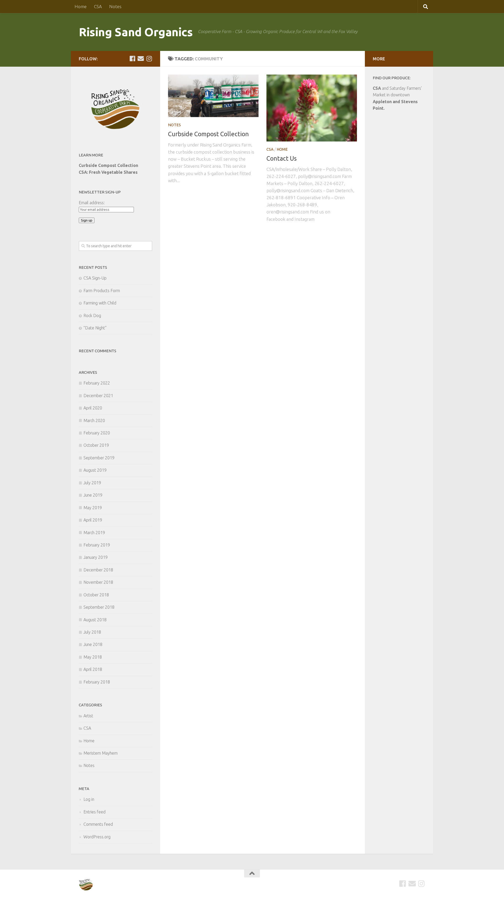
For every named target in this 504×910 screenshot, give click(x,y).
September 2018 (98, 607)
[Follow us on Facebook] (132, 58)
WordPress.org (97, 836)
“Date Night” (95, 327)
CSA (98, 6)
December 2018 (98, 569)
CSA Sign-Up (95, 278)
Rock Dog (92, 315)
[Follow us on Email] (141, 58)
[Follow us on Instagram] (149, 58)
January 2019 (95, 557)
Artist (88, 715)
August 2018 (95, 619)
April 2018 (92, 669)
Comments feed (98, 824)
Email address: (92, 202)
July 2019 (92, 482)
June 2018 (92, 644)
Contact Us (281, 158)
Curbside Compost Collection (208, 133)
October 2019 (96, 445)
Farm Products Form (101, 290)
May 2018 (92, 657)
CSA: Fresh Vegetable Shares (108, 172)
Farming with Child (99, 303)
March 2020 (94, 420)
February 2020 (96, 432)
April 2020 (92, 408)
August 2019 (95, 470)
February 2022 (96, 383)
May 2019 (92, 507)
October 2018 (96, 594)
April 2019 (92, 520)
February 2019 (96, 545)
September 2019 (98, 457)
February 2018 (96, 682)
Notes (115, 6)
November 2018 (98, 582)
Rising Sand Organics (136, 31)
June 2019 (92, 495)
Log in (88, 799)
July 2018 (92, 632)
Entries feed (94, 811)
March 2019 (94, 532)
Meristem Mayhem (100, 753)
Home (81, 6)
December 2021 (98, 395)
